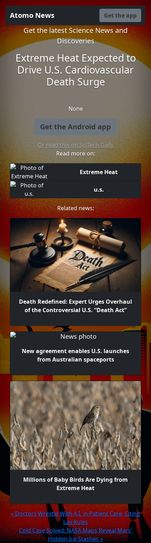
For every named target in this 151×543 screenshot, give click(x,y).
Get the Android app (75, 126)
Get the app (120, 15)
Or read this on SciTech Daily (75, 145)
